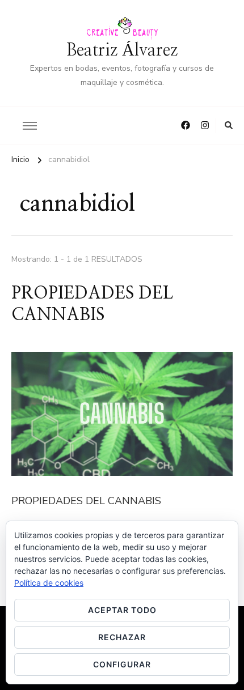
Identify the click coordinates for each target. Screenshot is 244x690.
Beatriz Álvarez (122, 50)
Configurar (122, 664)
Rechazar (122, 637)
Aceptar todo (122, 610)
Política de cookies (48, 582)
